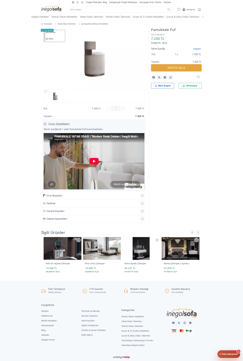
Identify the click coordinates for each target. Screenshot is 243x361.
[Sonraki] (192, 232)
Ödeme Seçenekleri (57, 218)
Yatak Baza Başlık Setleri (133, 345)
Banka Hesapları (49, 320)
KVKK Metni (87, 335)
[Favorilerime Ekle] (198, 77)
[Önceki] (198, 232)
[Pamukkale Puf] (94, 57)
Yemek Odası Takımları (118, 16)
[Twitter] (179, 322)
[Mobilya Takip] (121, 357)
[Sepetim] (199, 9)
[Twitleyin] (159, 77)
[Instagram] (184, 322)
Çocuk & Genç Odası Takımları (183, 16)
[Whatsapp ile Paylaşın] (170, 77)
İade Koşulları (88, 320)
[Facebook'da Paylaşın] (153, 77)
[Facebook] (173, 322)
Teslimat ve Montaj (90, 311)
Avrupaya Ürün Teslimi (151, 2)
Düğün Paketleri (40, 16)
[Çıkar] (109, 108)
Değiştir (197, 48)
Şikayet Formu (48, 339)
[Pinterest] (190, 322)
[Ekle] (123, 108)
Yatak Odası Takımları (91, 16)
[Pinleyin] (164, 77)
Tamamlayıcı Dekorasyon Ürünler (137, 340)
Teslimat (51, 203)
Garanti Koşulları (55, 211)
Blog (43, 330)
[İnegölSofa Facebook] (73, 2)
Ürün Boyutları (54, 195)
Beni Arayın (164, 85)
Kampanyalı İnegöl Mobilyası (123, 2)
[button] (204, 16)
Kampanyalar (47, 325)
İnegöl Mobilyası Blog (96, 2)
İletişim (167, 2)
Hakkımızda (46, 315)
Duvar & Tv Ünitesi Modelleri (148, 16)
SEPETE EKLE (176, 68)
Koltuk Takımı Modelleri (64, 16)
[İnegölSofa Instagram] (82, 2)
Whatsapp (191, 85)
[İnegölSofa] (51, 8)
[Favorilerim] (178, 9)
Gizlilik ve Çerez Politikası (93, 330)
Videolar (45, 335)
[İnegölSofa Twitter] (77, 2)
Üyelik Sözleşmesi (89, 325)
